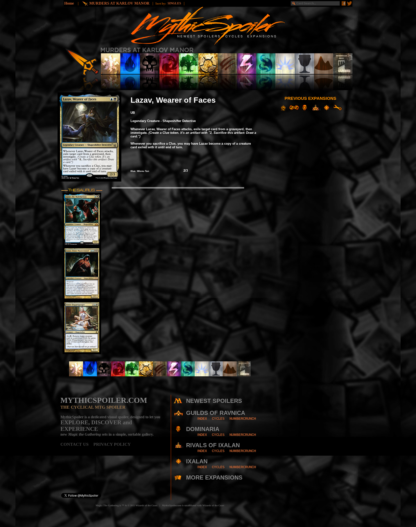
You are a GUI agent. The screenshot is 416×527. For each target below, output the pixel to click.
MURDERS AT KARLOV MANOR (119, 3)
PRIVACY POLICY (112, 444)
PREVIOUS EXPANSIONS (310, 98)
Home (69, 3)
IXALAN (197, 461)
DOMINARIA (202, 429)
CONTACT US (76, 444)
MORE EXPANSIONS (214, 477)
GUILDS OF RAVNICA (215, 413)
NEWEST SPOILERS (214, 401)
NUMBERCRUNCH (242, 418)
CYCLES (218, 418)
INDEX (202, 418)
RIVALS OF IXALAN (213, 445)
